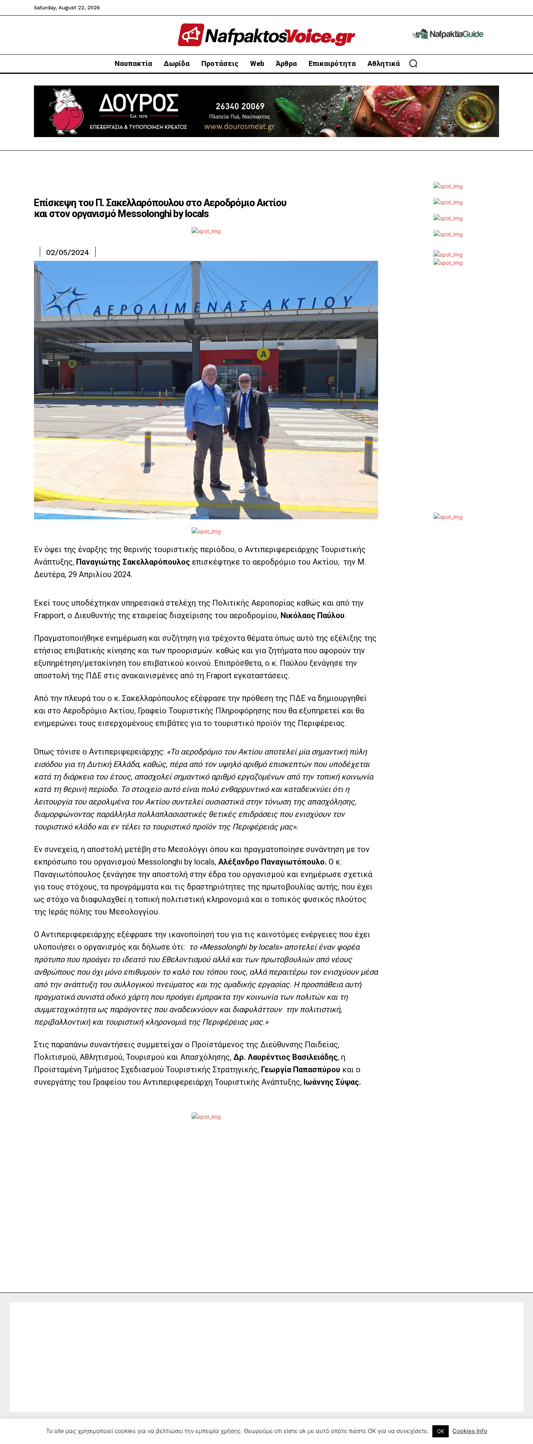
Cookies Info (469, 1431)
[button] (413, 63)
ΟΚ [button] (440, 1431)
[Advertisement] (448, 395)
